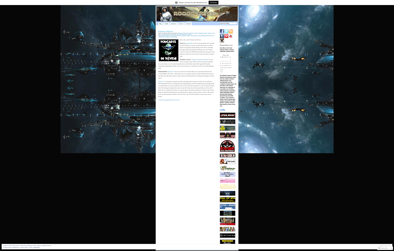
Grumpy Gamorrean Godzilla (200, 59)
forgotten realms (186, 35)
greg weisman (194, 35)
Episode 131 (171, 71)
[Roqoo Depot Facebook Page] (222, 33)
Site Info (188, 24)
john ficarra (209, 35)
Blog (160, 24)
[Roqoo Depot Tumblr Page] (222, 37)
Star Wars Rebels (166, 34)
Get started (213, 2)
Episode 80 (189, 43)
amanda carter (165, 35)
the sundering (166, 37)
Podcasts (185, 33)
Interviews (174, 24)
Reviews (181, 24)
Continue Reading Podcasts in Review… (169, 100)
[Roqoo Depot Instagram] (222, 42)
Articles (166, 24)
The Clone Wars (181, 34)
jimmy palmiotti (202, 35)
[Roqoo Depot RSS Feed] (231, 33)
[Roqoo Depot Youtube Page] (231, 37)
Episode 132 (161, 81)
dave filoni (171, 35)
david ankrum (178, 35)
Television (173, 34)
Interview (180, 33)
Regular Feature (203, 33)
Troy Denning (173, 37)
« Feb (221, 71)
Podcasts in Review (165, 31)
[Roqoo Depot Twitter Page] (226, 33)
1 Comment (188, 34)
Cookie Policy (36, 247)
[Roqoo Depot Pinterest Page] (226, 37)
